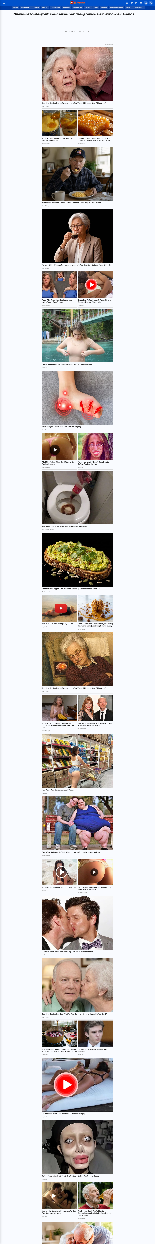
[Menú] (4, 2)
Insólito (88, 7)
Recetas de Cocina (116, 7)
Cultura (44, 7)
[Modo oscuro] (151, 3)
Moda (96, 7)
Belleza (15, 7)
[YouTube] (141, 3)
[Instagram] (136, 3)
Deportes (66, 7)
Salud (128, 7)
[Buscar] (146, 3)
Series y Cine (138, 7)
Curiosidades (55, 7)
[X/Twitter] (127, 3)
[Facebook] (131, 3)
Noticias (104, 7)
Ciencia (36, 7)
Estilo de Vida (77, 7)
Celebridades (25, 7)
